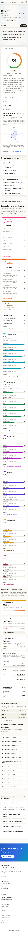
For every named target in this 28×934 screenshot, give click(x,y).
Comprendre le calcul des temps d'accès (11, 41)
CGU (2, 922)
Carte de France (5, 886)
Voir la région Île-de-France (9, 737)
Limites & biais (5, 904)
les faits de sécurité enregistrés (12, 193)
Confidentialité (5, 917)
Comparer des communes (7, 890)
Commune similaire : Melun (9, 774)
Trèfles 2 (4, 717)
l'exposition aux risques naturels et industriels (13, 189)
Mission (3, 913)
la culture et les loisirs (10, 170)
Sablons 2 (5, 711)
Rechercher (4, 879)
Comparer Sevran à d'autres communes (12, 201)
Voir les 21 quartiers (6, 720)
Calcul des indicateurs (6, 899)
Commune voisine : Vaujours (9, 749)
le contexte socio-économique (12, 182)
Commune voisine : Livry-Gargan (10, 745)
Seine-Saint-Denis (10, 7)
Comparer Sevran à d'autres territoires (12, 786)
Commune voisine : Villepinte (9, 753)
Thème (23, 25)
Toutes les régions (5, 881)
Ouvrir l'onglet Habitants (9, 632)
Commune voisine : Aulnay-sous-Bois (12, 741)
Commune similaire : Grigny (9, 770)
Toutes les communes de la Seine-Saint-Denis (12, 762)
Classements (15, 2)
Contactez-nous (5, 906)
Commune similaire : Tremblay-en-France (12, 766)
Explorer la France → (8, 856)
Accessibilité (4, 920)
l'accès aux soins (8, 173)
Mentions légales (5, 915)
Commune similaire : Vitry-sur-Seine (11, 778)
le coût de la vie (8, 185)
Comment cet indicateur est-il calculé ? (10, 233)
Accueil (2, 7)
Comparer (21, 2)
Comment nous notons (6, 897)
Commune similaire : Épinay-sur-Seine (12, 782)
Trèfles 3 (4, 714)
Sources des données (6, 902)
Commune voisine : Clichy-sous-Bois (11, 757)
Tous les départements (6, 883)
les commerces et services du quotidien (12, 166)
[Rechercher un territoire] (6, 2)
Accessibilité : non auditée (14, 930)
